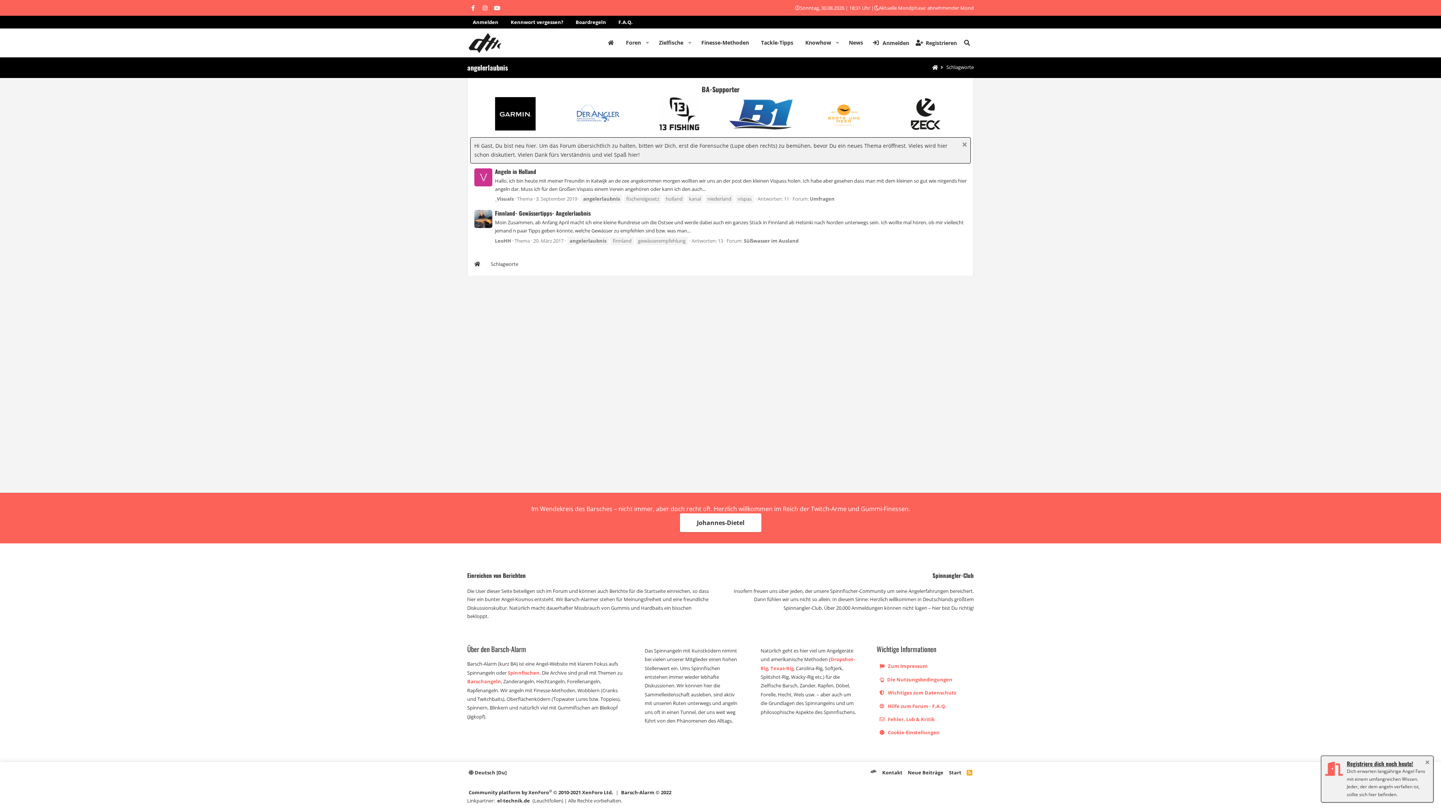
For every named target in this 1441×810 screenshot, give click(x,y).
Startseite (611, 42)
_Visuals (504, 198)
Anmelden (485, 22)
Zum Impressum (907, 666)
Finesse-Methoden (725, 42)
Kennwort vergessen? (537, 22)
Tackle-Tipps (777, 42)
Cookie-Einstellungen (913, 732)
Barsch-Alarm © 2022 (646, 792)
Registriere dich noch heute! (1380, 763)
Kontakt (892, 772)
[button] (647, 42)
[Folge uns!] (472, 8)
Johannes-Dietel (721, 523)
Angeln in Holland (515, 171)
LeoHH (503, 240)
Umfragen (822, 198)
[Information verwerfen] (963, 145)
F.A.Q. (625, 22)
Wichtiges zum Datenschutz (921, 692)
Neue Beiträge (925, 772)
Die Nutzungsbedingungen (919, 679)
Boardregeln (591, 22)
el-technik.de (513, 800)
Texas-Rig (782, 668)
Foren (633, 42)
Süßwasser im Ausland (771, 240)
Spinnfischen (524, 672)
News (856, 42)
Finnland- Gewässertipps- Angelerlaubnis (543, 213)
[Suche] (967, 42)
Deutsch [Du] (490, 772)
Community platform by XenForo (541, 792)
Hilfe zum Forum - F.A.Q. (916, 706)
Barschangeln (484, 681)
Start (955, 772)
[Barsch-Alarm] (873, 772)
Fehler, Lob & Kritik (911, 719)
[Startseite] (935, 68)
